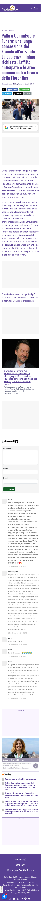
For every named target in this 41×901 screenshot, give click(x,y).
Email (28, 93)
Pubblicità (20, 859)
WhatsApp (25, 89)
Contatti (20, 864)
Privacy (1, 890)
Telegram (7, 93)
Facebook (13, 89)
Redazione (6, 84)
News (11, 31)
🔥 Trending (6, 774)
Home (4, 31)
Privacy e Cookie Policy (20, 870)
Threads (19, 93)
